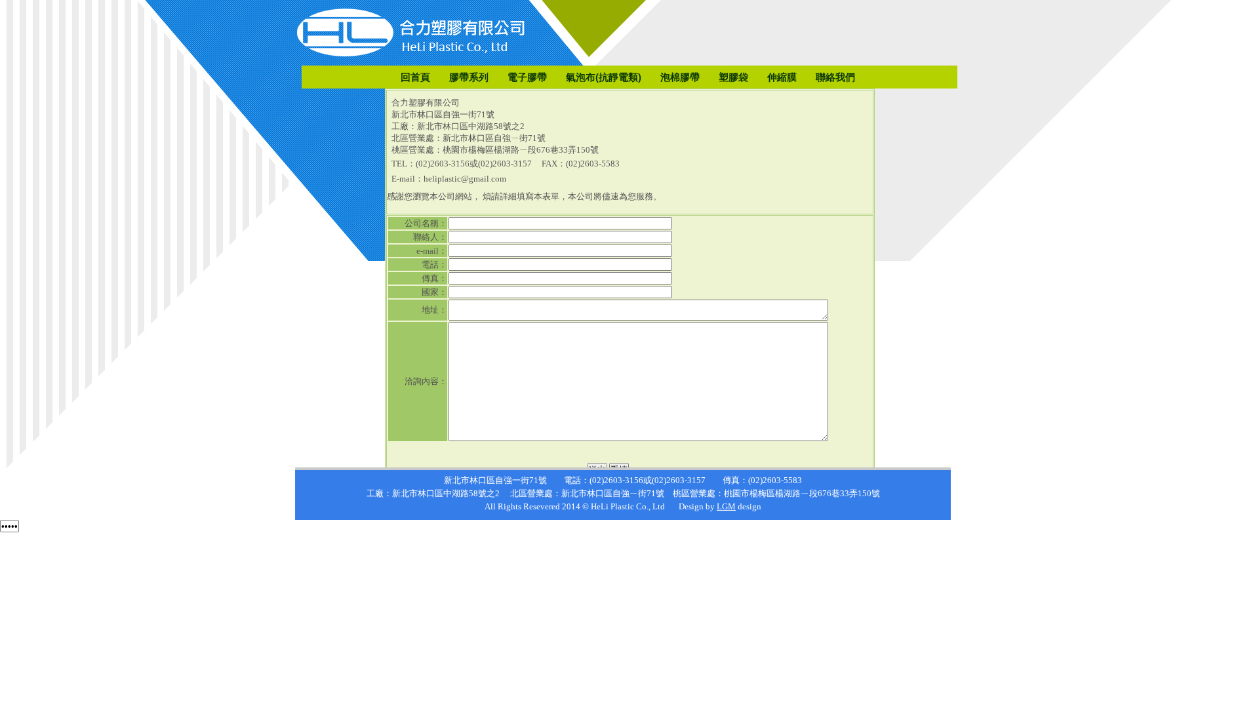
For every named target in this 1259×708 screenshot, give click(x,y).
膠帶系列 (469, 77)
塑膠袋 (733, 77)
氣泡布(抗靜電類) (603, 77)
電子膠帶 (527, 77)
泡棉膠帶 (680, 77)
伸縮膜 (782, 77)
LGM (726, 506)
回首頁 (415, 77)
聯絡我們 (835, 77)
